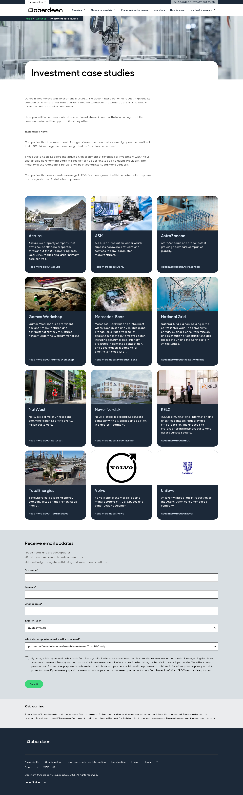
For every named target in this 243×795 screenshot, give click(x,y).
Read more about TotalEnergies (48, 513)
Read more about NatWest (45, 440)
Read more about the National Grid (183, 359)
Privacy (135, 761)
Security (151, 761)
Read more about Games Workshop (51, 359)
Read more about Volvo (109, 513)
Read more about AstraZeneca (180, 266)
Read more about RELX (175, 440)
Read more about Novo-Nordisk (115, 440)
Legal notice (118, 761)
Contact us (31, 767)
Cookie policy (53, 761)
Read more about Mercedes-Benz (116, 359)
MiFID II (49, 767)
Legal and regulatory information (86, 761)
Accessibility (32, 761)
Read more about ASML (109, 266)
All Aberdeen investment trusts (195, 2)
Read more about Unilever (177, 513)
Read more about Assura (44, 266)
